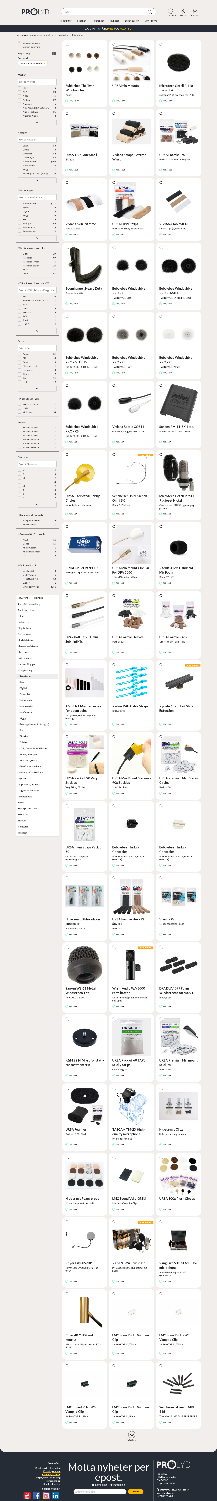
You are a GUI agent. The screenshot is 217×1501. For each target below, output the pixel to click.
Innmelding (101, 1484)
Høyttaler (23, 651)
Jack (24, 304)
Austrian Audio (30, 115)
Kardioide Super (30, 265)
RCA (24, 316)
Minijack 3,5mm (30, 404)
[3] (131, 1434)
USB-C (26, 408)
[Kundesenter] (171, 11)
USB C (25, 324)
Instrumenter (25, 658)
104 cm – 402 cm (30, 439)
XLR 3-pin (27, 412)
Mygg (25, 169)
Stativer (22, 820)
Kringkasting (25, 670)
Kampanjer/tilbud (31, 520)
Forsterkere (24, 634)
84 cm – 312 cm (30, 435)
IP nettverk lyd (30, 578)
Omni (25, 273)
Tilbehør (24, 736)
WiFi (24, 555)
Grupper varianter (31, 42)
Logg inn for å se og (108, 28)
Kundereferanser (52, 1484)
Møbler (22, 778)
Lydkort (26, 582)
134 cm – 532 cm (30, 443)
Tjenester (23, 826)
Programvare (25, 796)
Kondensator (29, 161)
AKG (25, 96)
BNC (24, 296)
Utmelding (119, 1484)
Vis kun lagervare (31, 46)
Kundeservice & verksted (48, 1468)
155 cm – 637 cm (30, 447)
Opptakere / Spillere (29, 784)
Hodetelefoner (26, 640)
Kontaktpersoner (52, 1471)
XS (24, 470)
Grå (24, 378)
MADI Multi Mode (31, 551)
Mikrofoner (77, 35)
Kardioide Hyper (30, 261)
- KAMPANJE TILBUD (30, 597)
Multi (25, 269)
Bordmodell (28, 570)
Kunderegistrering (51, 1474)
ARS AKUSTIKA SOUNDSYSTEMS (36, 107)
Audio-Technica (30, 111)
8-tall (25, 253)
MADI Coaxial (29, 547)
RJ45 (25, 320)
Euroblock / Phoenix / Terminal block (36, 300)
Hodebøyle (28, 157)
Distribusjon (132, 20)
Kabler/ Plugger (26, 664)
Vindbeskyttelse (30, 586)
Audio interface (26, 609)
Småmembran (29, 227)
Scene (21, 802)
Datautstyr (24, 621)
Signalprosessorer (27, 808)
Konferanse (28, 165)
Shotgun (26, 223)
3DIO (25, 88)
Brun (25, 362)
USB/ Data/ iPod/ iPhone (33, 748)
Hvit (24, 382)
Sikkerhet (23, 814)
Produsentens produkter (41, 35)
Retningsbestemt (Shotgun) (36, 173)
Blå (24, 358)
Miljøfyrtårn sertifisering (48, 1477)
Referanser (98, 20)
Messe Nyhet (29, 524)
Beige (25, 354)
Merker (81, 20)
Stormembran (29, 231)
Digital (25, 149)
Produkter (66, 20)
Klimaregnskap (53, 1480)
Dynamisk (27, 153)
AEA (24, 92)
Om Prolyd (151, 20)
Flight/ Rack (24, 628)
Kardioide (27, 257)
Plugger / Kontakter (29, 790)
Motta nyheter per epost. (108, 1472)
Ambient (26, 100)
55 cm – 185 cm (30, 427)
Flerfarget (27, 370)
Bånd (25, 145)
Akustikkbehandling (29, 604)
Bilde (21, 615)
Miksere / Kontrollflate (30, 772)
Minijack (26, 312)
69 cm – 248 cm (30, 431)
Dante (25, 543)
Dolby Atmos (29, 574)
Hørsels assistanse (28, 646)
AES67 (26, 539)
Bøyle (25, 207)
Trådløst (24, 742)
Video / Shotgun (28, 754)
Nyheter (114, 20)
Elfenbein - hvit (30, 366)
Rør (24, 219)
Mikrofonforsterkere (29, 766)
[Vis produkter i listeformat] (54, 54)
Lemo (25, 308)
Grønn (25, 374)
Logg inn (183, 11)
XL (23, 486)
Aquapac (27, 103)
